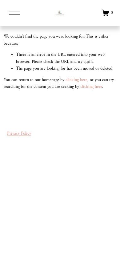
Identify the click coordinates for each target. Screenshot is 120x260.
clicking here (76, 80)
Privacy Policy (19, 133)
